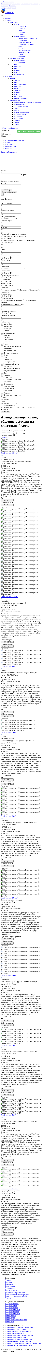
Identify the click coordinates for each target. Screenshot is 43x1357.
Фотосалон (7, 391)
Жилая (16, 24)
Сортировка (12, 152)
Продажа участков (12, 1312)
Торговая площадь (25, 42)
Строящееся (30, 240)
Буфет (5, 344)
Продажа (8, 76)
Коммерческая (19, 36)
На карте (4, 437)
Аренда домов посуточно (14, 1333)
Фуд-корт (6, 393)
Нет (11, 258)
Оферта (8, 1298)
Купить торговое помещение (16, 1320)
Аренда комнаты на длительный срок (19, 1335)
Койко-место (19, 74)
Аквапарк (7, 328)
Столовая (7, 382)
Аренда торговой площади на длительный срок (23, 1343)
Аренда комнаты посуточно (15, 1337)
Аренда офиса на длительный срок (18, 1341)
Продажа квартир (12, 1304)
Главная (8, 18)
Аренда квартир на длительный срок (19, 1327)
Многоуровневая (9, 290)
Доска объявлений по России (29, 131)
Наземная (33, 290)
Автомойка (7, 324)
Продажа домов (11, 1306)
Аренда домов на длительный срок (18, 1331)
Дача (16, 88)
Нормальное (8, 407)
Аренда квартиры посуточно (16, 1329)
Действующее (8, 240)
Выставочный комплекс (12, 346)
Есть (5, 258)
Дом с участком (20, 84)
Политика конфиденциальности (17, 1294)
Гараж (21, 54)
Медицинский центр (11, 364)
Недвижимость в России (14, 140)
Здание (16, 124)
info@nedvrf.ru (20, 1351)
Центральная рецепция (12, 395)
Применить (5, 412)
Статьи (35, 4)
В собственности (19, 236)
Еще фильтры (6, 190)
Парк (5, 373)
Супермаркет (8, 384)
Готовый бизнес (25, 50)
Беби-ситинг (8, 340)
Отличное (20, 407)
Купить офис (10, 1318)
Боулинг (6, 342)
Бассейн (6, 337)
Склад (21, 48)
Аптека (6, 331)
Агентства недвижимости (10, 4)
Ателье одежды (9, 333)
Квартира (22, 26)
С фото (24, 175)
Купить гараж (10, 1316)
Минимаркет (8, 366)
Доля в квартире (20, 98)
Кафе (5, 357)
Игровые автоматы (10, 353)
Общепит (22, 56)
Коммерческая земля (26, 44)
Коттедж (22, 32)
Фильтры (4, 152)
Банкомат (7, 335)
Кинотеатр (7, 360)
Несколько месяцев (17, 58)
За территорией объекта (12, 300)
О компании (10, 1288)
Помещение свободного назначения (27, 102)
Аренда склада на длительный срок (18, 1345)
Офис (21, 46)
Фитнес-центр (8, 388)
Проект (20, 240)
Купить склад (10, 1322)
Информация (10, 1286)
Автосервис (18, 118)
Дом (20, 30)
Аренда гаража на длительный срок (18, 1339)
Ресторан (6, 375)
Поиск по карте (27, 4)
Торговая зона (8, 386)
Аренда (8, 20)
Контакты (12, 6)
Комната (22, 28)
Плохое (29, 407)
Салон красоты (9, 377)
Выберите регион (7, 2)
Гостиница (18, 116)
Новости (8, 1282)
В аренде (6, 236)
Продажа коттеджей (12, 1310)
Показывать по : (7, 435)
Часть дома (18, 96)
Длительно (14, 22)
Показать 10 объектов (9, 192)
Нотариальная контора (12, 368)
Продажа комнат (11, 1308)
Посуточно (14, 64)
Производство (24, 52)
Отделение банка (9, 371)
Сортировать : (6, 433)
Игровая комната (9, 351)
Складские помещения (12, 380)
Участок (22, 34)
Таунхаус (17, 90)
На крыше (23, 290)
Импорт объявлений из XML (16, 1296)
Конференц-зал (9, 362)
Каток (5, 355)
